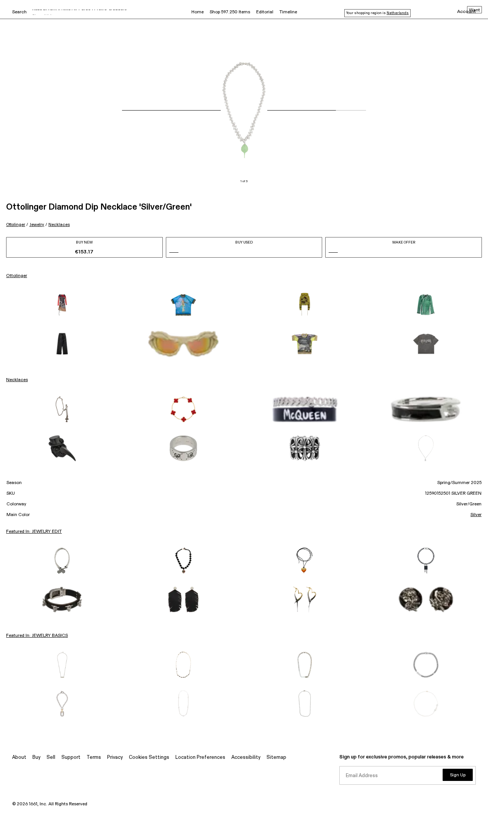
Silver (476, 515)
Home (197, 12)
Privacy (115, 757)
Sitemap (276, 757)
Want (474, 10)
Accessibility (245, 757)
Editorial (264, 12)
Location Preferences (200, 757)
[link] (62, 305)
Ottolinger (15, 225)
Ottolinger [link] (16, 276)
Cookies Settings (149, 757)
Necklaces (59, 225)
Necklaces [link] (17, 380)
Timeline (288, 12)
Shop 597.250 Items (230, 12)
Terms (94, 757)
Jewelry (36, 225)
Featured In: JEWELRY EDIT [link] (34, 531)
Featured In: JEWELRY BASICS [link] (37, 635)
